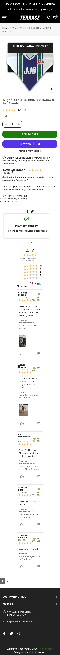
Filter (23, 286)
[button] (30, 9)
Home (5, 28)
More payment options (30, 151)
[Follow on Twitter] (11, 633)
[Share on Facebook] (27, 211)
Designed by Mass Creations (30, 652)
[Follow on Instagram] (18, 633)
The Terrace (45, 648)
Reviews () (14, 110)
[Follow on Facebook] (4, 633)
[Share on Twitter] (32, 211)
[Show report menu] (38, 354)
